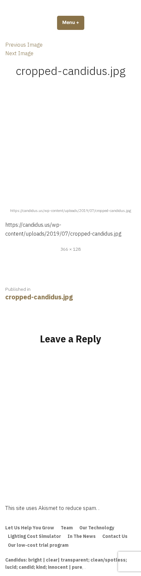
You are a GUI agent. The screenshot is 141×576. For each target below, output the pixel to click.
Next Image (19, 53)
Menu (73, 22)
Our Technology (96, 528)
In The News (82, 536)
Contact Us (115, 536)
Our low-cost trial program (38, 545)
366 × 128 (70, 249)
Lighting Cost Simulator (34, 536)
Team (67, 528)
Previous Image (24, 44)
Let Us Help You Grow (29, 528)
